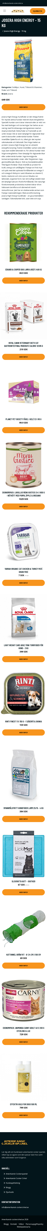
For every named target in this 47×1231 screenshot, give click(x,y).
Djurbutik (37, 11)
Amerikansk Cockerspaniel (17, 1174)
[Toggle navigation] (5, 11)
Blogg (8, 1187)
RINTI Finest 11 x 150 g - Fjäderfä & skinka (23, 721)
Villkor (21, 1224)
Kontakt (13, 1224)
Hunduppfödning (13, 1183)
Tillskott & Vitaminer (33, 87)
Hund (22, 87)
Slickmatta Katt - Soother (23, 881)
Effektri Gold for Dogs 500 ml (23, 1104)
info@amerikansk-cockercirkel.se (13, 3)
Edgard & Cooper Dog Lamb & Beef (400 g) (23, 269)
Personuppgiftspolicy (34, 1224)
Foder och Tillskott (9, 90)
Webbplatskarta (23, 1227)
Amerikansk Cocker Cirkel (16, 1178)
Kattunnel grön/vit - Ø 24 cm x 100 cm (23, 954)
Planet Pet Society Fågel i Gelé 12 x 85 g (23, 419)
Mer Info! (23, 107)
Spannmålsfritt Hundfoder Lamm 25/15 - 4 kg (23, 808)
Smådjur (15, 87)
